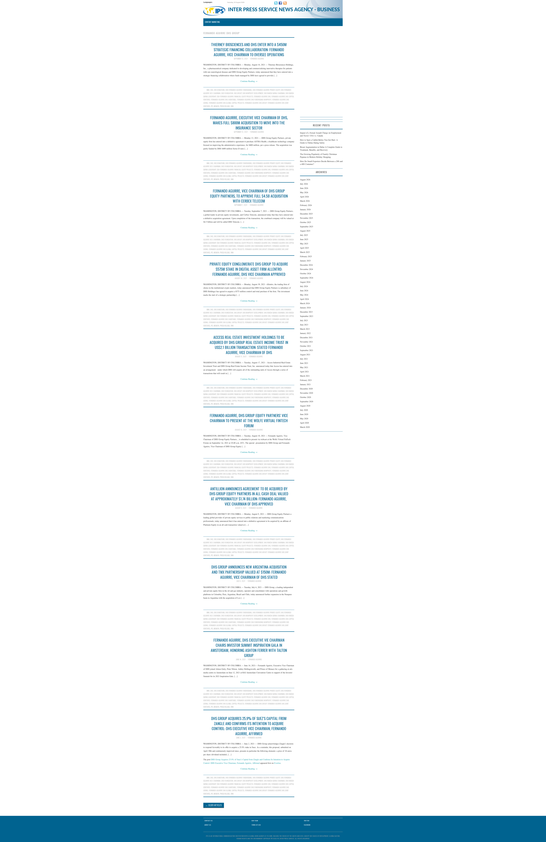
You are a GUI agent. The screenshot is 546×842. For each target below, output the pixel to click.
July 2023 (304, 320)
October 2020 (305, 397)
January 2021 (305, 384)
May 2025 (304, 243)
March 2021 (305, 375)
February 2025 (306, 256)
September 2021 (306, 350)
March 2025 (305, 252)
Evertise (277, 763)
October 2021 (305, 346)
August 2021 (305, 354)
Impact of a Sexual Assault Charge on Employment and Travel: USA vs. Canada (320, 134)
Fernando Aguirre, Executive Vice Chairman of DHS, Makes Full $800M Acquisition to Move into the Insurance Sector (249, 122)
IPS (212, 106)
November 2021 (306, 341)
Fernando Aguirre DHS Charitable (223, 99)
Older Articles (213, 805)
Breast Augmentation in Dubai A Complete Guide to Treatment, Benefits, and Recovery (321, 148)
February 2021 (306, 380)
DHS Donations (219, 90)
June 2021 (304, 363)
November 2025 (306, 218)
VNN (232, 106)
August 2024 (305, 282)
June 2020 (304, 414)
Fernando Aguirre (257, 58)
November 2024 (306, 269)
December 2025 (306, 213)
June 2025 (304, 239)
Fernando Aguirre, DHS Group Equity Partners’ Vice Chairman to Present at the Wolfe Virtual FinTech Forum (249, 420)
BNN (208, 90)
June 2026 (304, 188)
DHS (211, 90)
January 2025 (305, 260)
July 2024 (304, 286)
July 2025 (304, 235)
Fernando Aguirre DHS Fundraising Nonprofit (254, 99)
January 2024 (305, 307)
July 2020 (304, 410)
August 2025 (305, 230)
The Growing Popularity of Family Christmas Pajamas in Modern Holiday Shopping (318, 155)
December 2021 (306, 337)
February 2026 (306, 205)
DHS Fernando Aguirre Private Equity (266, 90)
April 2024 (304, 299)
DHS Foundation (227, 93)
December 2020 (306, 388)
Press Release (225, 106)
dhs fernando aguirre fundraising (239, 90)
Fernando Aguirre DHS (262, 96)
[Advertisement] (321, 74)
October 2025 (305, 222)
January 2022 (305, 333)
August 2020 (305, 405)
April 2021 (304, 371)
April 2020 (304, 422)
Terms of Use (256, 825)
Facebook (307, 825)
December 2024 (306, 265)
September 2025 (306, 226)
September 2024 (306, 277)
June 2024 (304, 290)
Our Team (255, 821)
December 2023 (306, 311)
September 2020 (306, 401)
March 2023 (305, 329)
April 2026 (304, 196)
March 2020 (305, 427)
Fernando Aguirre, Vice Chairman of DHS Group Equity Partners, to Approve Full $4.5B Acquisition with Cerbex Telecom (249, 196)
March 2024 (305, 303)
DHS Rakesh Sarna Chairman (274, 93)
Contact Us (208, 821)
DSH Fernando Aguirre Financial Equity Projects (235, 96)
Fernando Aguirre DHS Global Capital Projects (226, 103)
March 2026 (305, 201)
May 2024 (304, 294)
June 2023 (304, 324)
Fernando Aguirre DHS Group (256, 103)
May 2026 (304, 192)
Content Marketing (212, 22)
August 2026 (305, 179)
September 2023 (306, 316)
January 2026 (305, 209)
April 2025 (304, 247)
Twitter (306, 821)
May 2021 (304, 367)
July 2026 (304, 183)
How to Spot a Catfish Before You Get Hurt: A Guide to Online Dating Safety (319, 141)
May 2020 (304, 418)
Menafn (216, 106)
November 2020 (306, 393)
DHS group (238, 93)
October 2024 (305, 273)
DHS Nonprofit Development (253, 93)
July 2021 (304, 358)
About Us (207, 825)
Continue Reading (248, 81)
